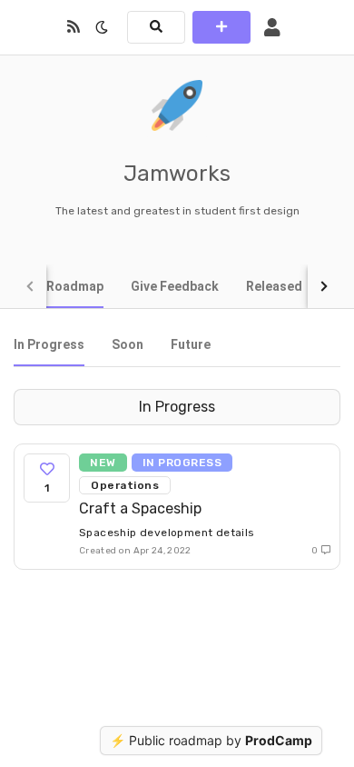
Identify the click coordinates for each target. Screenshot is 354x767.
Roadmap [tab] (74, 286)
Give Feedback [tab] (175, 286)
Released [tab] (274, 286)
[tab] (49, 344)
